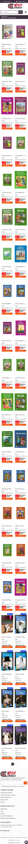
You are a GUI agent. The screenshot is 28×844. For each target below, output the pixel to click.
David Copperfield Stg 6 (9, 674)
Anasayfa (4, 16)
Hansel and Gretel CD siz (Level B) (12, 489)
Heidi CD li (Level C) (21, 229)
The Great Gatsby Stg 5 (8, 748)
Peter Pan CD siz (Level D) (9, 340)
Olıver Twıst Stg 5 (20, 748)
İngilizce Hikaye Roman (8, 17)
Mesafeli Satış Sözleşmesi (8, 818)
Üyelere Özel (9, 51)
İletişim (3, 802)
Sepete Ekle (7, 54)
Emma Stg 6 (5, 711)
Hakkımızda (4, 809)
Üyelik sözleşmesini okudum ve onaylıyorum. (13, 786)
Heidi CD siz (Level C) (21, 414)
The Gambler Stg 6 (20, 711)
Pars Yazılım (17, 842)
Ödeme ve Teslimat (6, 797)
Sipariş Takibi (4, 799)
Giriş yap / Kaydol (22, 1)
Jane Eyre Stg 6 (19, 674)
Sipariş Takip (7, 1)
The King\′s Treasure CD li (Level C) (12, 229)
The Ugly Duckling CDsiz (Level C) (12, 563)
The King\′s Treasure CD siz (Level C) (13, 81)
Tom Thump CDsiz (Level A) (10, 526)
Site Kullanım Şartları (6, 792)
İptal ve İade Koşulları (7, 816)
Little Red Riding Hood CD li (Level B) (12, 303)
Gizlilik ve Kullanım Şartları (8, 795)
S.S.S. (2, 811)
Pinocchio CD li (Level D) (9, 118)
